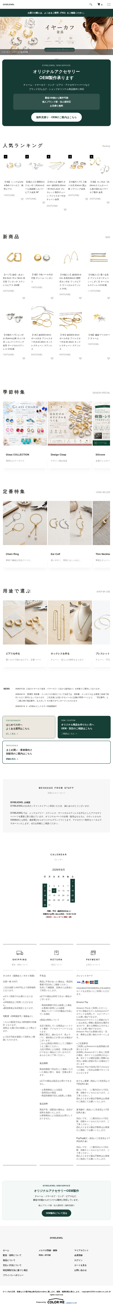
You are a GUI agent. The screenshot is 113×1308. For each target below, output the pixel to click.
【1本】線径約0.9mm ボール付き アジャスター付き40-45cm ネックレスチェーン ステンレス (70, 341)
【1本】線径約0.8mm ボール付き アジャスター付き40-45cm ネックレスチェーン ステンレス (41, 341)
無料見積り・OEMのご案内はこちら (56, 117)
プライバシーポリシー (13, 1275)
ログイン (78, 1260)
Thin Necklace (104, 554)
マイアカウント (81, 1250)
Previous (8, 166)
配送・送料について (12, 1255)
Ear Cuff (55, 554)
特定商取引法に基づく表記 (15, 1270)
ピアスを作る (13, 653)
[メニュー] (108, 4)
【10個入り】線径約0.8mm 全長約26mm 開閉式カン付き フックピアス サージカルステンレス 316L (70, 281)
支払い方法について (12, 1265)
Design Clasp (58, 454)
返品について (9, 1260)
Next (105, 166)
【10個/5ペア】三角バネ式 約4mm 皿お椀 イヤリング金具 (77, 185)
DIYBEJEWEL (8, 4)
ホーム (6, 1250)
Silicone (100, 454)
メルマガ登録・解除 (48, 1250)
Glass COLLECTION (17, 454)
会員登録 (78, 1255)
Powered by (41, 1302)
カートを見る (80, 1265)
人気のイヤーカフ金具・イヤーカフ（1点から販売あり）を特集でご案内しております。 (64, 688)
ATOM (48, 1255)
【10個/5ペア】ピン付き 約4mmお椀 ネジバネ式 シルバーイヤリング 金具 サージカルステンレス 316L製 (14, 341)
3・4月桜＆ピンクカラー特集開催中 (41, 706)
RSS (41, 1255)
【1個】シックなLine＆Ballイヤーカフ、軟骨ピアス (14, 185)
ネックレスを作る (60, 653)
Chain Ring (12, 554)
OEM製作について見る (56, 1212)
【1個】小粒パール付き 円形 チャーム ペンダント (42, 278)
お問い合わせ (80, 1270)
